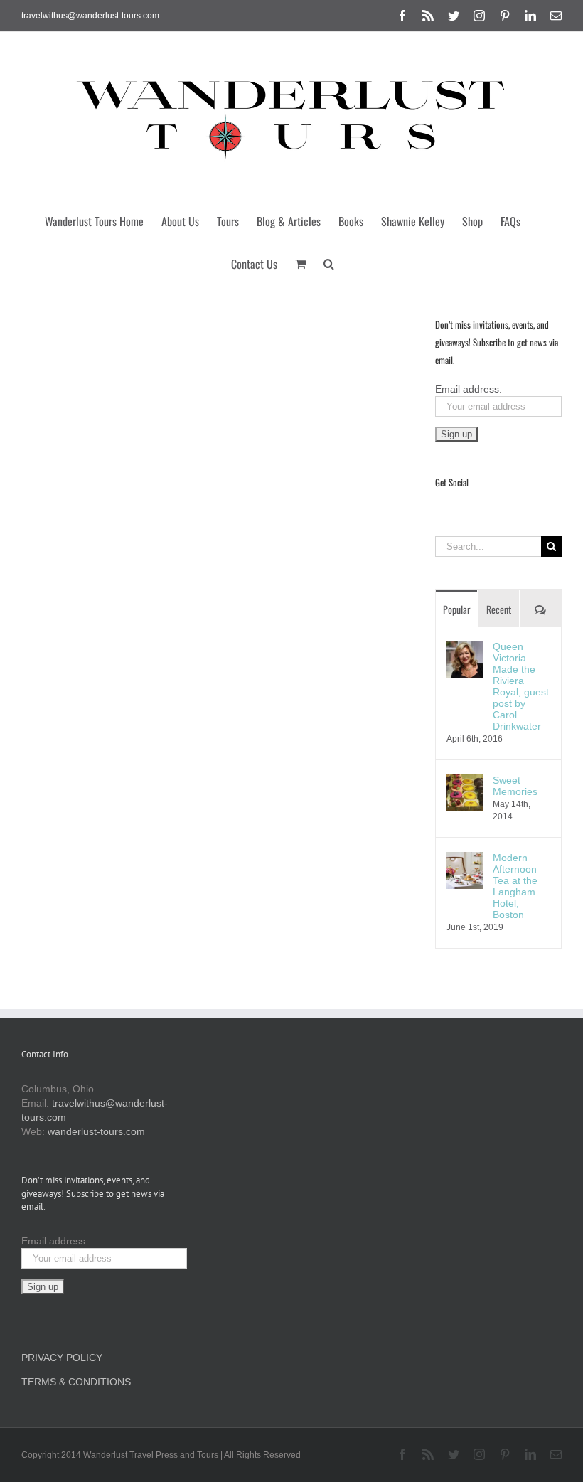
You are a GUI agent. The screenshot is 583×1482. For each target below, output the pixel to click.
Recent (498, 609)
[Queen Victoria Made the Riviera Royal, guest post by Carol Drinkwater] (464, 648)
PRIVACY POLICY (61, 1357)
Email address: (468, 389)
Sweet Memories (515, 785)
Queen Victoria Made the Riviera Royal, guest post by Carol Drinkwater (521, 686)
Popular (457, 609)
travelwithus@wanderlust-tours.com (90, 16)
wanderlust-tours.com (96, 1131)
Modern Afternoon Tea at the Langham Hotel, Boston (515, 886)
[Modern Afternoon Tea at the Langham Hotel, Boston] (464, 859)
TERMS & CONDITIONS (76, 1381)
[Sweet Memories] (464, 781)
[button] (328, 260)
